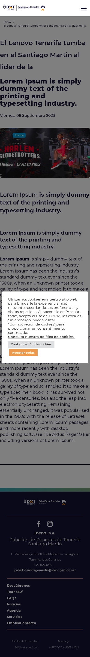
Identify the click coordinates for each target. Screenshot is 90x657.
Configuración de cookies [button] (31, 344)
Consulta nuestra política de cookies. (41, 337)
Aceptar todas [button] (23, 352)
